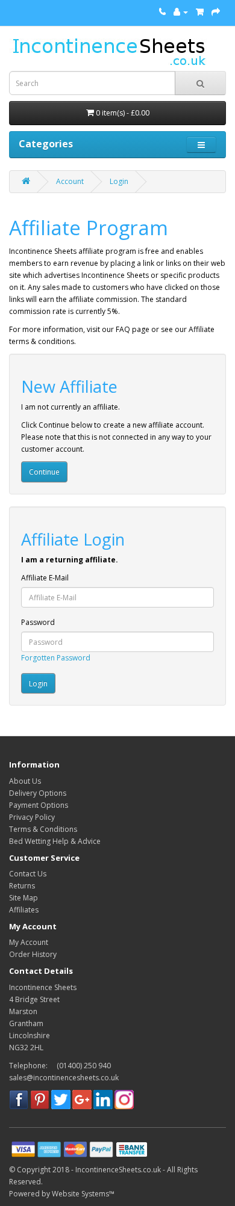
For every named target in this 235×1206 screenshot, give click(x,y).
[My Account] (181, 12)
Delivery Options (37, 793)
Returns (22, 886)
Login (119, 181)
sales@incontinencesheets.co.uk (64, 1077)
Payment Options (38, 805)
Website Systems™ (83, 1194)
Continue (44, 472)
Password (38, 622)
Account (70, 181)
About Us (25, 781)
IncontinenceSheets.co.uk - (121, 1169)
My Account (28, 942)
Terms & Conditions (43, 829)
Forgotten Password (55, 658)
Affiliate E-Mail (45, 578)
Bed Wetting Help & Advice (55, 841)
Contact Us (27, 874)
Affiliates (24, 910)
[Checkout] (216, 12)
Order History (33, 954)
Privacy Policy (32, 817)
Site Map (23, 898)
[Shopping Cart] (200, 12)
